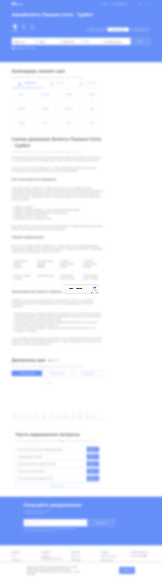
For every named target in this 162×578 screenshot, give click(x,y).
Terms (96, 292)
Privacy (92, 292)
